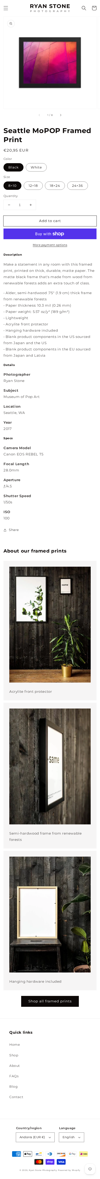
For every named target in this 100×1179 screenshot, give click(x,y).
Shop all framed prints (50, 1001)
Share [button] (14, 530)
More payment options (50, 245)
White (36, 167)
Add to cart (50, 221)
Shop (13, 1055)
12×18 (33, 186)
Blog (13, 1086)
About (14, 1066)
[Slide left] (39, 115)
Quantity (10, 196)
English (69, 1137)
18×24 (55, 186)
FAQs (14, 1076)
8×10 (12, 186)
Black (13, 167)
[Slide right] (60, 115)
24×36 (77, 186)
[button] (6, 8)
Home (14, 1044)
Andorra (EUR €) (32, 1137)
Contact (16, 1097)
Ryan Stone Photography (43, 1170)
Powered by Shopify (69, 1170)
